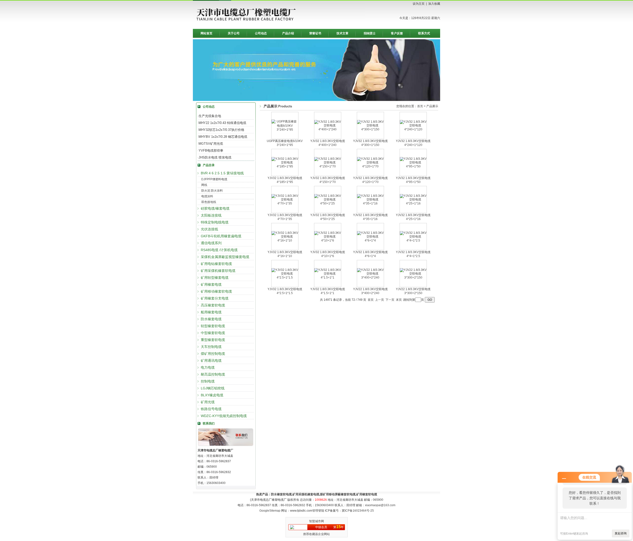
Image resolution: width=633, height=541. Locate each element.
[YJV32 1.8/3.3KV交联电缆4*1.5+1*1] (327, 277)
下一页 (389, 299)
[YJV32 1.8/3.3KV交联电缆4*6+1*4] (370, 240)
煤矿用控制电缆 (213, 354)
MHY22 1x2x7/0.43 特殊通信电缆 (222, 123)
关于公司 (234, 33)
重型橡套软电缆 (213, 340)
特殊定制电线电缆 (214, 222)
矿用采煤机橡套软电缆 (218, 271)
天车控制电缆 (211, 347)
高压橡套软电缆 (213, 305)
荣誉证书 (315, 33)
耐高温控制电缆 (213, 374)
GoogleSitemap (269, 510)
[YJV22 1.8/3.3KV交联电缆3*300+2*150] (413, 277)
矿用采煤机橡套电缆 (306, 494)
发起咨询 (621, 533)
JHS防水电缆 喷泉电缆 (215, 157)
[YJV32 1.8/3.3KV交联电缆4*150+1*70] (327, 166)
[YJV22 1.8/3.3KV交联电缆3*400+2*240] (370, 277)
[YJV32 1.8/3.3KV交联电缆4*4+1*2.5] (413, 240)
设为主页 (419, 3)
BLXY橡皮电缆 (212, 395)
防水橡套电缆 (211, 319)
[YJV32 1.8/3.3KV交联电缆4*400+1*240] (327, 129)
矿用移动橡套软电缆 (216, 291)
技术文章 (342, 33)
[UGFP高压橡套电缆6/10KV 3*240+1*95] (284, 129)
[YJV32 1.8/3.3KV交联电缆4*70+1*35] (284, 203)
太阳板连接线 (211, 215)
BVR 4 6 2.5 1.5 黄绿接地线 (222, 173)
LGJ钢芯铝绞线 (213, 388)
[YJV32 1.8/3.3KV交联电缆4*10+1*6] (327, 240)
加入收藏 (434, 3)
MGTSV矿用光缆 (211, 143)
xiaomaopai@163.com (380, 505)
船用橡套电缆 (211, 312)
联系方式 (424, 33)
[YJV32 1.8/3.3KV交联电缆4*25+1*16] (413, 203)
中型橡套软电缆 (213, 333)
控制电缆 (208, 381)
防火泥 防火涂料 (212, 190)
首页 (420, 106)
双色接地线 (208, 202)
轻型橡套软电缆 (213, 326)
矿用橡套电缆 (211, 284)
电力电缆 (208, 367)
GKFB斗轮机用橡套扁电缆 (221, 236)
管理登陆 (318, 510)
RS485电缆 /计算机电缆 (219, 250)
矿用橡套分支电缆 (214, 298)
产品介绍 (288, 33)
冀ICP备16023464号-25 (358, 510)
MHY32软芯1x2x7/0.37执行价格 (221, 130)
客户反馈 (397, 33)
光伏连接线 (209, 229)
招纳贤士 (370, 33)
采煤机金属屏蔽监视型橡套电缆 (225, 257)
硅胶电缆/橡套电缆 (215, 208)
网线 (204, 185)
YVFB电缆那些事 (211, 150)
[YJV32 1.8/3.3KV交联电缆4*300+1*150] (370, 129)
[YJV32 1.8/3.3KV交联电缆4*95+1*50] (413, 166)
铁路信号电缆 (211, 409)
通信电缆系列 (211, 243)
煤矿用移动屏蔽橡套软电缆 (338, 494)
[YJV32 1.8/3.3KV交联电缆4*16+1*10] (284, 240)
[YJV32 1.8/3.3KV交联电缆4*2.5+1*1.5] (284, 277)
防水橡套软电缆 (281, 494)
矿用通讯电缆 (211, 360)
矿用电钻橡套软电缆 (216, 264)
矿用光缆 (208, 402)
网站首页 (206, 33)
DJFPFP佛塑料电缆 (214, 179)
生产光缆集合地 (210, 116)
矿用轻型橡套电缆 (214, 278)
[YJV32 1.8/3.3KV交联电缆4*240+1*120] (413, 129)
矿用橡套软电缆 (366, 494)
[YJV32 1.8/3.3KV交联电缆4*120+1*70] (370, 166)
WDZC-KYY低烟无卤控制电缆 (224, 416)
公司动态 (261, 33)
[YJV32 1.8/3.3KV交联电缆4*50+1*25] (327, 203)
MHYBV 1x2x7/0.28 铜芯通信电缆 (223, 137)
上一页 (379, 299)
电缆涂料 (207, 196)
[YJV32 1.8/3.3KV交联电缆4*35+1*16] (370, 203)
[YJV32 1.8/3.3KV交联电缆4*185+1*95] (284, 166)
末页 (399, 299)
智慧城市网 (316, 521)
